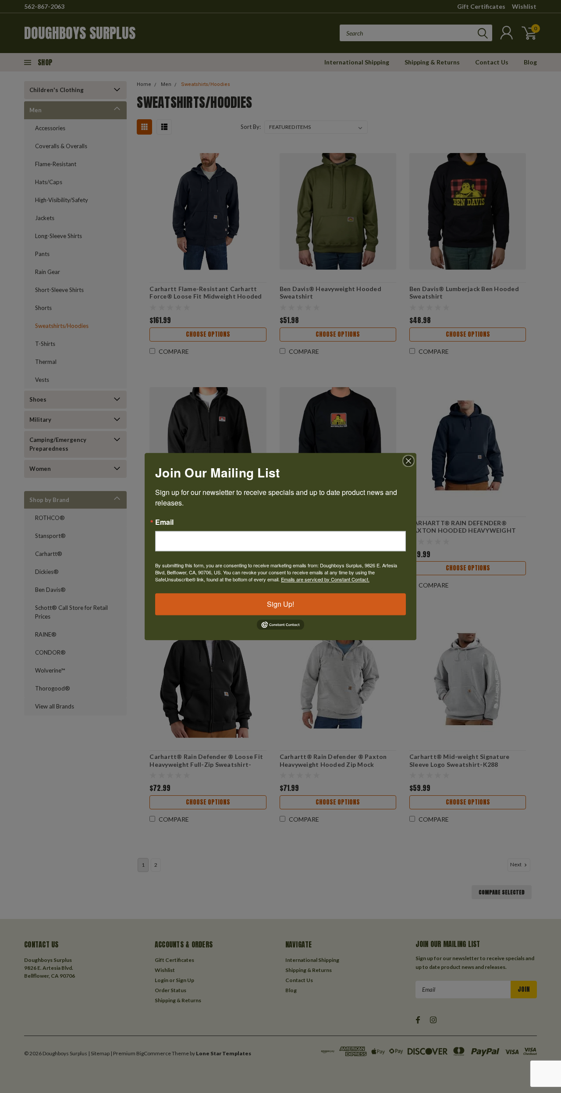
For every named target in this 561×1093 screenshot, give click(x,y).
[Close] (408, 461)
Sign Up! (280, 604)
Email (164, 522)
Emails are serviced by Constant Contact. (325, 579)
